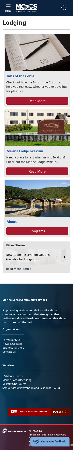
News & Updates (12, 344)
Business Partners (13, 347)
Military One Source (14, 384)
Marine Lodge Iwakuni (25, 151)
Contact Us (9, 351)
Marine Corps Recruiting (17, 380)
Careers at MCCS (12, 340)
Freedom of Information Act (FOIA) (47, 434)
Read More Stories (18, 269)
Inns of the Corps (20, 76)
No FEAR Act (35, 431)
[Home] (26, 8)
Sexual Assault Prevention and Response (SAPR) (31, 388)
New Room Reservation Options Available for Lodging (28, 257)
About (12, 221)
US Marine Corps (12, 376)
